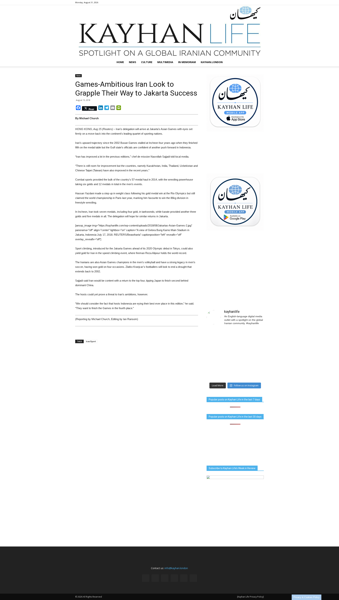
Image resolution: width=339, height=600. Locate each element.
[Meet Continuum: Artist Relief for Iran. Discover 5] (220, 337)
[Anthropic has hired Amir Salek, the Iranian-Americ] (220, 354)
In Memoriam (187, 62)
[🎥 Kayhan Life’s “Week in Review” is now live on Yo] (250, 354)
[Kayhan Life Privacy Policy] (250, 596)
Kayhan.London (212, 62)
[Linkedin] (243, 2)
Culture (146, 62)
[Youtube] (261, 2)
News (132, 62)
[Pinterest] (249, 2)
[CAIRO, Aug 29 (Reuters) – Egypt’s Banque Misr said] (250, 372)
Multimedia (165, 62)
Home (120, 62)
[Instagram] (237, 2)
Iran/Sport (91, 341)
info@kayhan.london (176, 568)
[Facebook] (232, 2)
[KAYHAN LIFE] (169, 31)
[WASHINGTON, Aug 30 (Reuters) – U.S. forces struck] (250, 337)
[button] (259, 62)
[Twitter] (255, 2)
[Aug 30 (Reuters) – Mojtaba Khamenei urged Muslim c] (220, 372)
